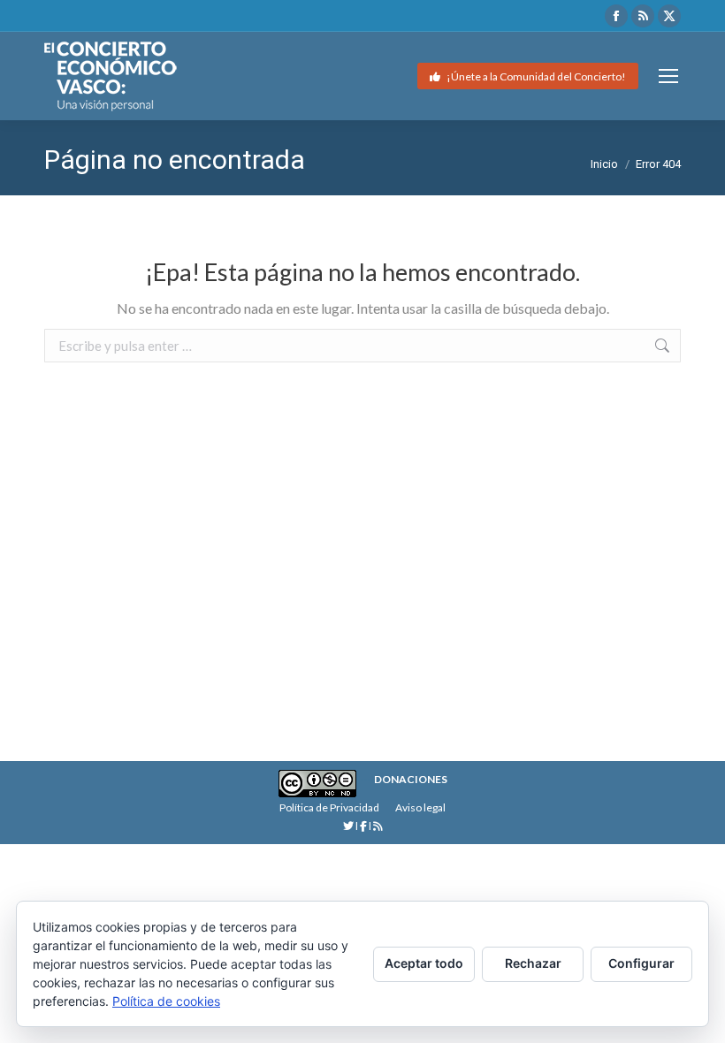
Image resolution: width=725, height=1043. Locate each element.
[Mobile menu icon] (668, 76)
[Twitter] (349, 826)
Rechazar (533, 963)
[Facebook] (363, 826)
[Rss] (378, 826)
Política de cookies (166, 1001)
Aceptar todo (424, 963)
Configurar (641, 963)
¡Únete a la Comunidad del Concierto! (535, 76)
